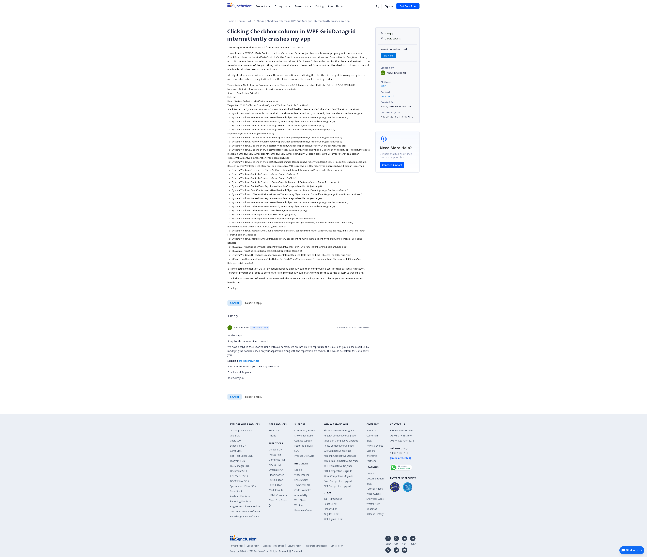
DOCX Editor (276, 479)
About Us (333, 6)
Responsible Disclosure (316, 545)
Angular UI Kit (331, 514)
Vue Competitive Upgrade (337, 450)
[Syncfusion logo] (239, 5)
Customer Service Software (245, 511)
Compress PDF (277, 459)
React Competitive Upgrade (339, 445)
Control (385, 92)
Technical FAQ (302, 485)
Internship (371, 455)
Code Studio (236, 491)
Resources (301, 6)
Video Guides (373, 493)
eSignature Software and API (245, 506)
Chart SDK (235, 440)
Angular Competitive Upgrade (340, 435)
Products (261, 6)
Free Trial (274, 430)
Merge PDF (275, 454)
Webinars (299, 505)
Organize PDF (276, 469)
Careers (370, 450)
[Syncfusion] (243, 537)
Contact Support (392, 165)
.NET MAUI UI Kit (333, 498)
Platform (386, 82)
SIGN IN (234, 302)
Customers (372, 435)
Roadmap (371, 508)
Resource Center (303, 510)
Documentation (375, 478)
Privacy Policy (236, 545)
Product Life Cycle (304, 455)
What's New (373, 503)
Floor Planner (276, 474)
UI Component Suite (241, 430)
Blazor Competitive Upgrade (339, 430)
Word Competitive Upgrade (338, 476)
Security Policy (294, 545)
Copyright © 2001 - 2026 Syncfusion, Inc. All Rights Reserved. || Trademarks (266, 551)
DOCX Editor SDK (239, 481)
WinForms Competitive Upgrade (341, 460)
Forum (241, 21)
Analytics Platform (240, 496)
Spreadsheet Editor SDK (243, 486)
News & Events (374, 445)
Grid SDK (235, 435)
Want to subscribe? (394, 49)
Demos (370, 473)
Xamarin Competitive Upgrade (340, 455)
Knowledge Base (303, 435)
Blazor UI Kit (330, 508)
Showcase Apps (375, 498)
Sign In (389, 6)
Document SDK (238, 471)
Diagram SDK (237, 460)
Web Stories (300, 500)
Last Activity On (390, 112)
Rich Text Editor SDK (241, 455)
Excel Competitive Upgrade (338, 481)
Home (230, 21)
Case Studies (301, 479)
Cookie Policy (253, 545)
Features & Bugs (303, 445)
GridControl (387, 96)
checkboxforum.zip (249, 360)
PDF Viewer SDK (239, 476)
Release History (374, 514)
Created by (387, 67)
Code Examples (302, 490)
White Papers (301, 474)
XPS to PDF (275, 464)
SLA (296, 450)
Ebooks (298, 469)
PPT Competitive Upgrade (338, 486)
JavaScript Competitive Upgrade (341, 440)
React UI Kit (330, 503)
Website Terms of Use (273, 545)
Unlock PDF (275, 449)
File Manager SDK (240, 465)
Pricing (319, 6)
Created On (387, 102)
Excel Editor (275, 485)
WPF (250, 21)
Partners (371, 460)
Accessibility (300, 495)
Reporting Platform (240, 501)
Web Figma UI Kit (333, 519)
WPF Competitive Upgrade (338, 465)
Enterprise (280, 6)
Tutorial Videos (374, 488)
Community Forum (304, 430)
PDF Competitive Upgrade (338, 471)
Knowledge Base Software (244, 516)
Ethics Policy (337, 545)
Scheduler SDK (238, 445)
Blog (369, 440)
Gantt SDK (235, 450)
